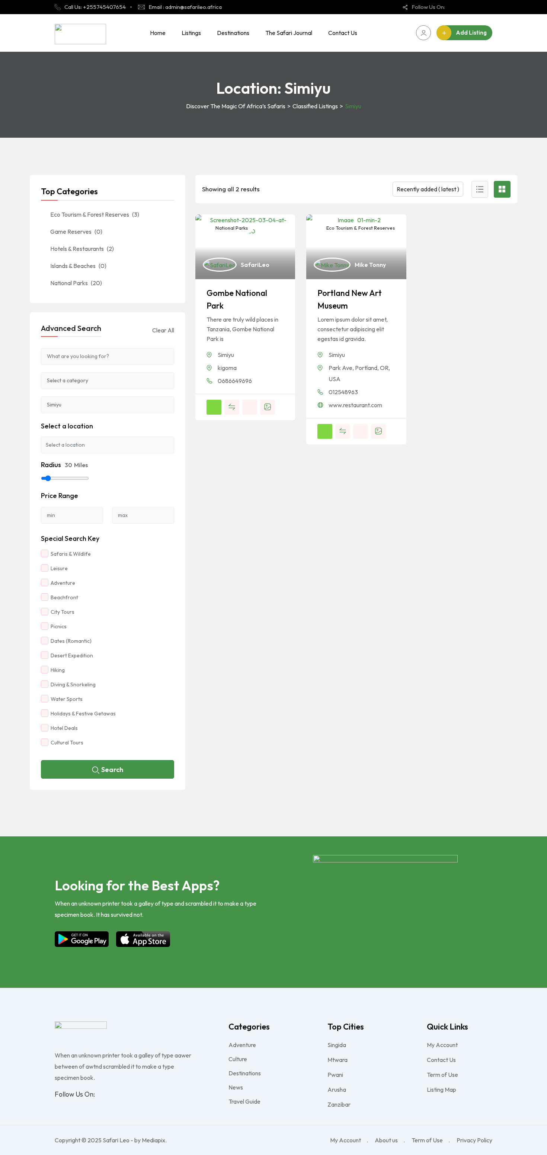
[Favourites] (249, 407)
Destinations (233, 32)
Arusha (336, 1089)
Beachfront (64, 597)
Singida (336, 1045)
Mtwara (337, 1059)
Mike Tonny (370, 264)
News (235, 1087)
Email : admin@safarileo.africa (185, 6)
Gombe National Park (237, 299)
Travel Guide (244, 1101)
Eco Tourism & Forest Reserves (360, 228)
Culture (237, 1059)
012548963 (343, 392)
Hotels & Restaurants (82, 248)
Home (158, 32)
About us (386, 1140)
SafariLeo (255, 264)
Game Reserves (76, 231)
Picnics (59, 626)
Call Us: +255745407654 (95, 6)
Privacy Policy (474, 1140)
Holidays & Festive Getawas (83, 713)
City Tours (62, 612)
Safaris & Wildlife (71, 554)
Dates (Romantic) (71, 641)
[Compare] (231, 407)
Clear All (163, 330)
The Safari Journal (288, 32)
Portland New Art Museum (349, 299)
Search (112, 769)
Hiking (58, 670)
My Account (442, 1045)
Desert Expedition (72, 655)
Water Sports (67, 699)
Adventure (63, 583)
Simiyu (226, 354)
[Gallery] (267, 407)
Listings (191, 32)
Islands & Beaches (78, 265)
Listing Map (441, 1089)
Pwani (335, 1074)
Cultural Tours (67, 742)
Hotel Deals (64, 728)
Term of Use (442, 1074)
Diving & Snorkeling (73, 684)
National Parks (231, 228)
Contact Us (342, 32)
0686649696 (235, 381)
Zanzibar (339, 1104)
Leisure (59, 568)
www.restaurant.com (355, 405)
